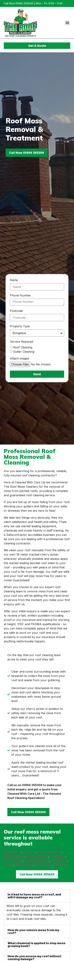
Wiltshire (60, 864)
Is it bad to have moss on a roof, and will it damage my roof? (34, 896)
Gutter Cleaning (23, 351)
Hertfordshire (13, 860)
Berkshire (29, 851)
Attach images (19, 358)
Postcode (16, 311)
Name (14, 280)
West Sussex (43, 864)
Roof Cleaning (22, 347)
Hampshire (57, 856)
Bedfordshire (12, 851)
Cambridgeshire (14, 856)
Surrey (8, 864)
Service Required (21, 341)
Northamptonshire (36, 860)
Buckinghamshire (50, 851)
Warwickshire (24, 864)
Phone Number (20, 295)
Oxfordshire (59, 860)
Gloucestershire (37, 856)
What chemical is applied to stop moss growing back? (36, 944)
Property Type (20, 326)
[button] (67, 23)
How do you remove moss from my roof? (33, 931)
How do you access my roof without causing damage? (34, 957)
